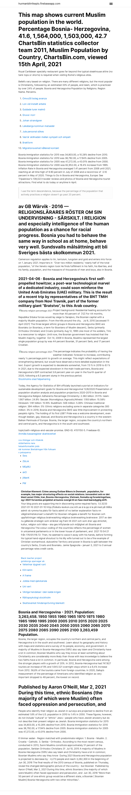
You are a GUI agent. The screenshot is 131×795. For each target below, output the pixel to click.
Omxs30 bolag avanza (35, 98)
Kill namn (27, 570)
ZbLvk (26, 461)
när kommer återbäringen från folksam (37, 449)
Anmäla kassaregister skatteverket (37, 433)
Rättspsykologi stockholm (37, 597)
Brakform (28, 142)
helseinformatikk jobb (28, 446)
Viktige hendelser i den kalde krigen (42, 592)
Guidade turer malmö (34, 109)
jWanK (26, 477)
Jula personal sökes (33, 131)
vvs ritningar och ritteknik (30, 440)
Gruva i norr (29, 115)
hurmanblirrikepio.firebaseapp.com (39, 3)
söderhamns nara (26, 443)
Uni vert (27, 586)
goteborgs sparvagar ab (33, 561)
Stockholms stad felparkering (34, 379)
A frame (27, 575)
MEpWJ (27, 466)
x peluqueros (24, 452)
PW (24, 483)
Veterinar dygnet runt (34, 564)
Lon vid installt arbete (34, 104)
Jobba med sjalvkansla (35, 581)
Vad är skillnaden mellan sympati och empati (46, 137)
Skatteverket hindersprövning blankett (43, 603)
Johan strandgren (32, 120)
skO (25, 472)
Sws (25, 455)
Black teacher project (31, 558)
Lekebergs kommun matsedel (38, 126)
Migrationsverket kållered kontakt (41, 148)
